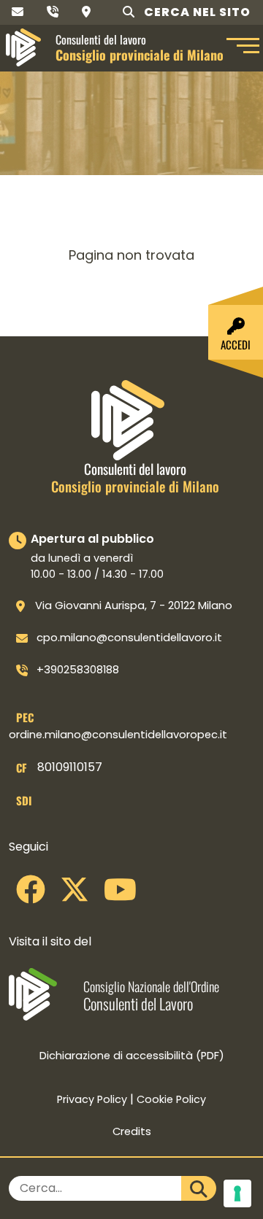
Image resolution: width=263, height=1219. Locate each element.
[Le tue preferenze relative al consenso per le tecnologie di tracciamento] (237, 1193)
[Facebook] (31, 895)
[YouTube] (120, 895)
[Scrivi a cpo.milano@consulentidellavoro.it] (17, 12)
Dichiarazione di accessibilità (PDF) (131, 1055)
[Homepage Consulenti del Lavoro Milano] (23, 47)
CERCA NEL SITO (196, 12)
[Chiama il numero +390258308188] (52, 12)
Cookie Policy (171, 1099)
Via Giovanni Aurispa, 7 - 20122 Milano (133, 605)
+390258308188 (78, 669)
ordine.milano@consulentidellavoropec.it (118, 734)
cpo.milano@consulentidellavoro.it (129, 637)
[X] (74, 895)
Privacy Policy (92, 1099)
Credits (132, 1131)
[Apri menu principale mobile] (241, 47)
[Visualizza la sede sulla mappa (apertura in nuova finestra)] (86, 12)
